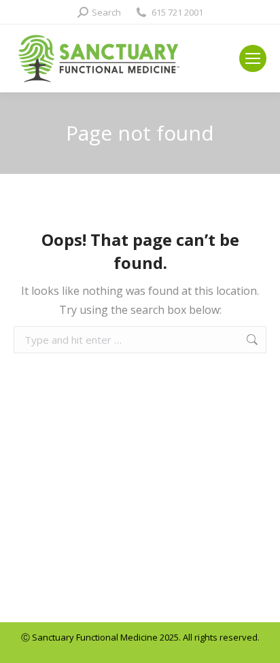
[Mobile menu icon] (252, 58)
